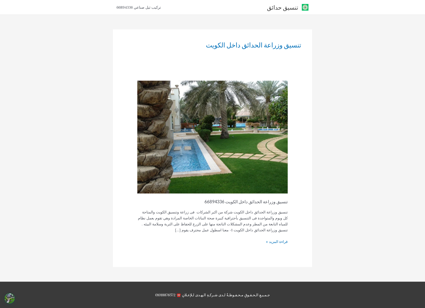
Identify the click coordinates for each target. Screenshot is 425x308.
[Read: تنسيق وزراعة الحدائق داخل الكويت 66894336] (212, 136)
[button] (10, 298)
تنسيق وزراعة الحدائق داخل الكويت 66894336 (246, 201)
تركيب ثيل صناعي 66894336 (139, 7)
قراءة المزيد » (277, 242)
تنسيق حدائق (282, 7)
